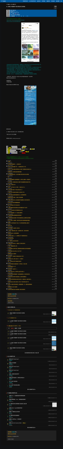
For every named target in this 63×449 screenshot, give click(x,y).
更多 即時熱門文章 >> (31, 427)
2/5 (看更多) (12, 16)
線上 (12, 294)
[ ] (10, 360)
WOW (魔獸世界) (13, 4)
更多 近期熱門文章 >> (31, 389)
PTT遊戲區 (8, 4)
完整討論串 (10, 325)
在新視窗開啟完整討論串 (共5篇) (32, 352)
